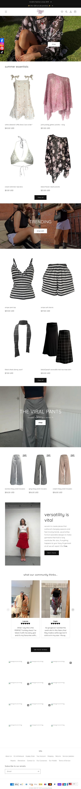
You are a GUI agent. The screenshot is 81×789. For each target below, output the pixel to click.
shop (54, 44)
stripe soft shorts (47, 307)
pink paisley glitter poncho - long (53, 125)
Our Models (53, 760)
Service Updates (68, 756)
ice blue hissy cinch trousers (15, 489)
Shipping (51, 756)
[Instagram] (2, 44)
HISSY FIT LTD (37, 788)
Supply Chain (30, 756)
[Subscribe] (38, 771)
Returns (58, 756)
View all (40, 197)
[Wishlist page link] (62, 12)
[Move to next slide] (73, 609)
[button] (6, 12)
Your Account (41, 756)
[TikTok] (2, 52)
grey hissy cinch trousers (38, 489)
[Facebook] (2, 40)
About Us (9, 756)
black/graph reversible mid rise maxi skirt (56, 369)
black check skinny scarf (14, 369)
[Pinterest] (2, 48)
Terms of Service (64, 760)
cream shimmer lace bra (14, 187)
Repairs (13, 760)
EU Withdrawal (19, 756)
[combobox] (73, 784)
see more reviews (40, 650)
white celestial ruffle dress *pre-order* (18, 125)
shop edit (40, 231)
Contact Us (31, 760)
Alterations (21, 760)
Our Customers (42, 760)
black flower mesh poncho (50, 187)
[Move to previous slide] (8, 609)
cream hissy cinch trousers (62, 489)
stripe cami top (10, 307)
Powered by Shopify (46, 788)
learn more (51, 553)
